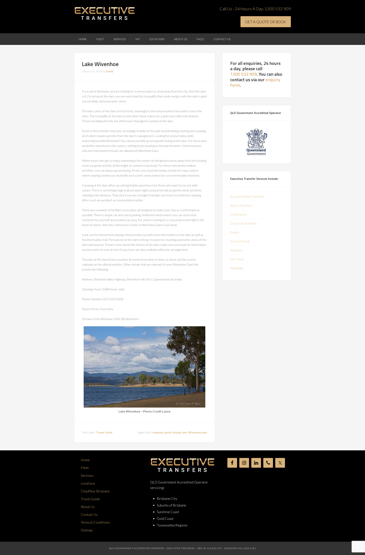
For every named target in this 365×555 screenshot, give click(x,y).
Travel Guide (104, 432)
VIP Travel (237, 259)
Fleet (85, 468)
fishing (176, 432)
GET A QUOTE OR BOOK (265, 21)
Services (87, 475)
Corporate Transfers (243, 223)
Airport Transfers (241, 205)
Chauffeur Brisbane (95, 491)
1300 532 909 (278, 8)
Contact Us (89, 514)
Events (234, 232)
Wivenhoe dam (197, 432)
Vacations (236, 250)
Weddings (236, 268)
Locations (88, 483)
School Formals (240, 241)
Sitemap (87, 530)
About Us (88, 507)
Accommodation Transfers (247, 196)
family (167, 432)
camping (157, 432)
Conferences (238, 214)
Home (85, 460)
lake (184, 432)
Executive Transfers (104, 13)
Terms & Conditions (95, 522)
